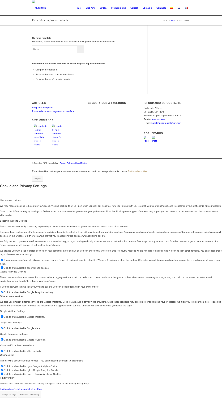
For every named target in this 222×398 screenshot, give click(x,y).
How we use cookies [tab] (10, 200)
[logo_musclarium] (39, 7)
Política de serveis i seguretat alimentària (53, 111)
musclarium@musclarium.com (166, 122)
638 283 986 (158, 119)
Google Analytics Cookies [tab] (13, 271)
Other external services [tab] (11, 296)
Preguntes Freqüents (42, 107)
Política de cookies (137, 171)
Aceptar (37, 178)
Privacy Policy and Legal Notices (74, 163)
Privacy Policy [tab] (7, 377)
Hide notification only (29, 394)
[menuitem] (79, 7)
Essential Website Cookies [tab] (13, 220)
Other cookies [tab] (7, 354)
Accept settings (9, 394)
